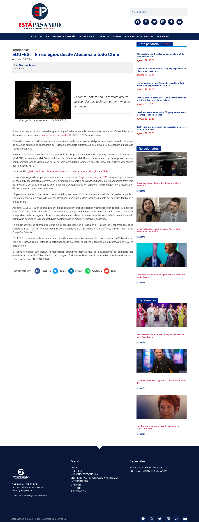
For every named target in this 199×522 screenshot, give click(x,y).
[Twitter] (154, 22)
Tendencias (163, 36)
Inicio (33, 36)
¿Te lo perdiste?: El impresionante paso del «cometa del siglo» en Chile (68, 171)
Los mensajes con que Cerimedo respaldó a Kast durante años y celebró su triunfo (160, 84)
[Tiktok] (171, 22)
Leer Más (141, 191)
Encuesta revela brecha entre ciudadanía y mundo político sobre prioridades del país (161, 99)
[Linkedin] (163, 22)
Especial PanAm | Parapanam (148, 471)
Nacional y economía (64, 36)
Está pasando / (154, 44)
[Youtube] (179, 22)
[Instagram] (146, 22)
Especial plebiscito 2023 (146, 467)
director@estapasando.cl (23, 490)
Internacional (87, 36)
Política (44, 36)
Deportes (104, 36)
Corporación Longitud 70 (92, 177)
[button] (44, 271)
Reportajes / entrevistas (139, 36)
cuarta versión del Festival (55, 135)
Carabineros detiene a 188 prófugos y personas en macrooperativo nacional (161, 113)
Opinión (117, 36)
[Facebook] (137, 22)
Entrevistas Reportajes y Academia (94, 477)
